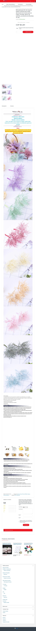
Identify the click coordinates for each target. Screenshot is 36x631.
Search (30, 1)
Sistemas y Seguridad (7, 570)
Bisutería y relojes (6, 602)
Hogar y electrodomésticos (10, 4)
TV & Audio (4, 584)
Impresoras (4, 595)
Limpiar (20, 28)
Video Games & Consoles (6, 580)
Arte (3, 542)
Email (20, 517)
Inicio (2, 4)
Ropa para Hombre (6, 567)
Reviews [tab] (12, 106)
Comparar (28, 22)
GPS (4, 593)
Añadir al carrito (28, 31)
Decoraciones (20, 4)
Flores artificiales (28, 4)
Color (17, 28)
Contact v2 (4, 620)
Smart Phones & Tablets (6, 576)
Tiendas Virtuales (5, 611)
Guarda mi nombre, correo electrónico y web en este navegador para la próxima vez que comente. (26, 521)
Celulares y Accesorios (7, 578)
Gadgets (4, 588)
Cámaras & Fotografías (6, 572)
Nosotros (4, 617)
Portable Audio (5, 599)
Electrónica (5, 574)
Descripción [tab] (4, 106)
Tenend (4, 612)
